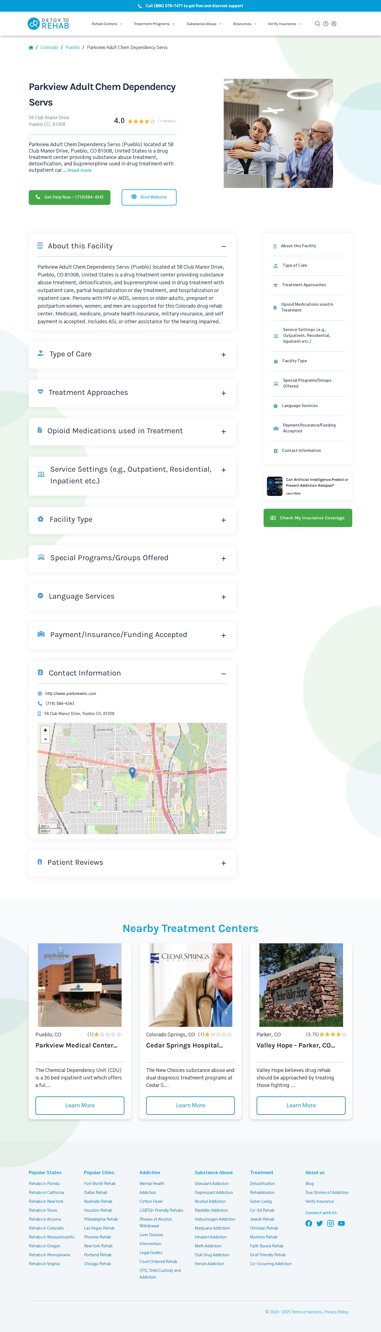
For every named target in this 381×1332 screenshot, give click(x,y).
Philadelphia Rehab (101, 1219)
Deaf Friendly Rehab (268, 1255)
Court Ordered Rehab (158, 1262)
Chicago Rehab (97, 1264)
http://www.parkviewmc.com (70, 694)
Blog (309, 1184)
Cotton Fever (151, 1202)
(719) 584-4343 (59, 704)
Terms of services (306, 1312)
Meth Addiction (208, 1246)
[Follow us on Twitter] (319, 1223)
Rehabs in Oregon (45, 1246)
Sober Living (261, 1202)
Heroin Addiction (209, 1264)
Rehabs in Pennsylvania (49, 1255)
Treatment (261, 1173)
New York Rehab (98, 1246)
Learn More (80, 1105)
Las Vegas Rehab (99, 1228)
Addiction (149, 1173)
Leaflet (220, 832)
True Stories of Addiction (327, 1193)
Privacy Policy (336, 1312)
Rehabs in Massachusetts (51, 1237)
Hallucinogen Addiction (215, 1219)
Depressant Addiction (214, 1193)
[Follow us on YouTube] (341, 1223)
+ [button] (45, 730)
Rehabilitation (262, 1193)
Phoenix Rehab (97, 1237)
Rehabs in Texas (43, 1211)
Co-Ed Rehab (262, 1211)
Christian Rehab (264, 1228)
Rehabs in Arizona (45, 1219)
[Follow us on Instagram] (330, 1223)
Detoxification (262, 1184)
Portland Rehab (98, 1255)
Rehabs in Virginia (44, 1264)
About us (315, 1173)
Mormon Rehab (264, 1237)
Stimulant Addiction (212, 1184)
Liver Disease (151, 1235)
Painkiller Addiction (211, 1211)
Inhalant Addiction (211, 1237)
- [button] (45, 739)
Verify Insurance (319, 1202)
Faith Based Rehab (267, 1246)
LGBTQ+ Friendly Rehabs (161, 1211)
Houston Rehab (98, 1211)
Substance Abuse (214, 1173)
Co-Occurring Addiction (271, 1264)
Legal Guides (150, 1253)
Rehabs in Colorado (46, 1228)
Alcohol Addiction (210, 1202)
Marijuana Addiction (212, 1228)
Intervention (150, 1244)
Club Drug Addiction (212, 1255)
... (76, 170)
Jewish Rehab (262, 1219)
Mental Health (151, 1184)
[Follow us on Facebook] (308, 1223)
